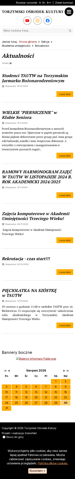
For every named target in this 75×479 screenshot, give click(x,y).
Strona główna (28, 41)
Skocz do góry (15, 437)
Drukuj (5, 63)
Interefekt (31, 433)
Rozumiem (37, 470)
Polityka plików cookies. (53, 463)
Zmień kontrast (64, 2)
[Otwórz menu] (70, 11)
